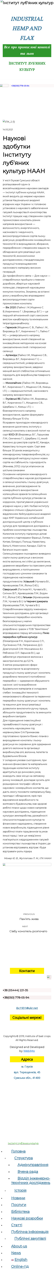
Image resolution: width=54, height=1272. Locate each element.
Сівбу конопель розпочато (28, 929)
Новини (18, 1198)
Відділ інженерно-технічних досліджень (30, 1180)
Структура (23, 1158)
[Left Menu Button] (1, 1147)
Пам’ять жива (29, 917)
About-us (19, 1246)
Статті (16, 1225)
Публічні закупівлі (30, 1238)
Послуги (18, 1205)
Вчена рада (28, 1171)
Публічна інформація (30, 1232)
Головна (18, 1151)
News (16, 1253)
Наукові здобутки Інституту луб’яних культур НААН (24, 154)
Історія (20, 1190)
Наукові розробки (27, 1218)
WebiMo (29, 1051)
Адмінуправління (33, 1165)
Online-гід (20, 1266)
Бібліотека (20, 1211)
